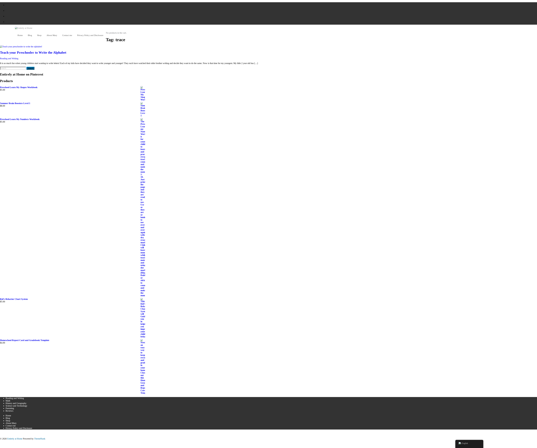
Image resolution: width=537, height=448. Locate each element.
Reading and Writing (9, 58)
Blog (8, 418)
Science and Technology (16, 406)
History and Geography (16, 403)
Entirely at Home (14, 438)
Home (8, 415)
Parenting (10, 408)
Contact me (11, 425)
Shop (8, 420)
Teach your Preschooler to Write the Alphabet (33, 52)
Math (8, 401)
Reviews (9, 411)
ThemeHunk (39, 438)
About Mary (11, 423)
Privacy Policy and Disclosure (19, 428)
